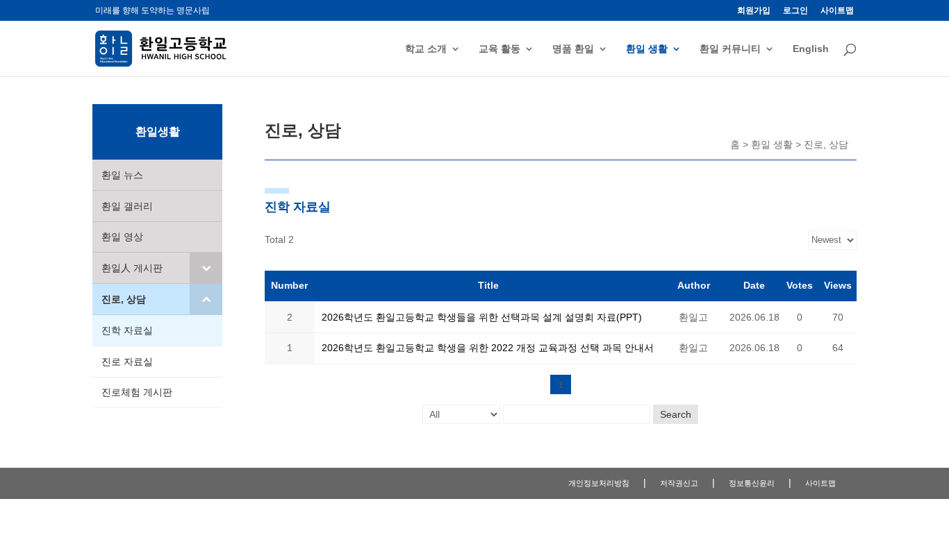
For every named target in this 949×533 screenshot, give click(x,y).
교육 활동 (499, 49)
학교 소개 (426, 49)
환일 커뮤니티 (730, 49)
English (811, 49)
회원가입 (753, 10)
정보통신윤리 (752, 483)
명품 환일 (573, 49)
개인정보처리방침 (598, 483)
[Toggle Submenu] (206, 268)
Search (675, 414)
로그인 (795, 10)
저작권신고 (679, 483)
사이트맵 (837, 10)
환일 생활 (647, 49)
